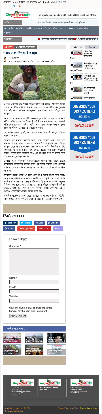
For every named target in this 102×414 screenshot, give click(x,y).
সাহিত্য (55, 28)
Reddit (10, 228)
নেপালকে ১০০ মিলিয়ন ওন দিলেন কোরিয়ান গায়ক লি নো (55, 339)
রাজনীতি (29, 28)
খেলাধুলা (62, 28)
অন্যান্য (70, 28)
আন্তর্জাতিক (19, 28)
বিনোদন (47, 28)
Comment (15, 246)
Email (12, 287)
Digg (40, 223)
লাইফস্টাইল (30, 47)
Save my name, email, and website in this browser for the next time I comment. (30, 309)
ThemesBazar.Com (88, 408)
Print (59, 228)
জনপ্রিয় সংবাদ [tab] (91, 47)
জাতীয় (11, 28)
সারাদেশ (37, 28)
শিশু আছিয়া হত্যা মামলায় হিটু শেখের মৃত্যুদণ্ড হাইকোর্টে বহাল (34, 339)
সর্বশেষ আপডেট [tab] (77, 47)
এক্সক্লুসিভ (21, 47)
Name (13, 277)
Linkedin (54, 223)
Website (13, 296)
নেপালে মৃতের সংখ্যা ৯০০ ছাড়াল (11, 352)
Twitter (27, 223)
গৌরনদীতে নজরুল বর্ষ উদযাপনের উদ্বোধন (53, 39)
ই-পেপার (62, 2)
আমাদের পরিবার (82, 28)
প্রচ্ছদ (9, 47)
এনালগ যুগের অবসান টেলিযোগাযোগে (55, 352)
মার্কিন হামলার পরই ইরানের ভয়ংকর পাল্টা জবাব (33, 351)
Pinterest (45, 228)
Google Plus (27, 228)
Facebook (11, 223)
